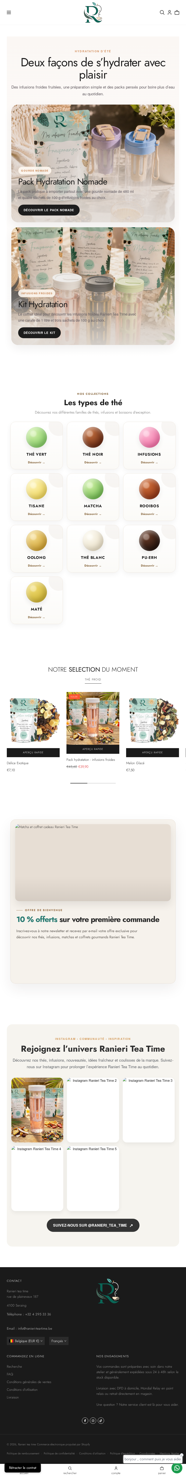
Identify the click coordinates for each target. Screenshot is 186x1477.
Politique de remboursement (23, 1453)
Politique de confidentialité (59, 1453)
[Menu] (9, 12)
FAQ (10, 1374)
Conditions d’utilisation (92, 1453)
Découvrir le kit (39, 332)
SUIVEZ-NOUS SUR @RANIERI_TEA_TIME (93, 1225)
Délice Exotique (18, 763)
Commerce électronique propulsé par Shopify (63, 1444)
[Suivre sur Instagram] (93, 1420)
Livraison (13, 1397)
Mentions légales (169, 1453)
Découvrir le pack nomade (49, 210)
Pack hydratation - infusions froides (90, 759)
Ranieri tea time (27, 1444)
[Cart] (177, 12)
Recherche (14, 1366)
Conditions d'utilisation (22, 1389)
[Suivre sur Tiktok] (101, 1420)
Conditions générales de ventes (29, 1381)
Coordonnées (147, 1453)
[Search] (162, 12)
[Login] (169, 12)
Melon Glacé (135, 763)
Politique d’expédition (122, 1453)
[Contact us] (176, 1468)
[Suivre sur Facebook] (85, 1420)
